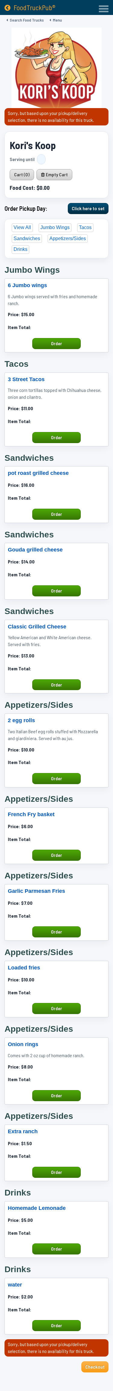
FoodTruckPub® (34, 7)
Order (56, 343)
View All (22, 227)
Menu (57, 19)
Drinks (20, 249)
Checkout (95, 1366)
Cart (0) (22, 174)
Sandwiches (27, 238)
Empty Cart (56, 174)
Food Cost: (22, 187)
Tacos (85, 227)
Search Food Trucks (27, 19)
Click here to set (88, 208)
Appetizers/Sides (67, 238)
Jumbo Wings (55, 227)
